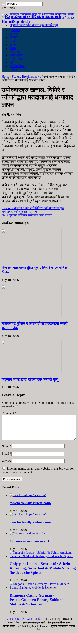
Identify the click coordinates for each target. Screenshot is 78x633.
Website (7, 461)
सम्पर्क (38, 618)
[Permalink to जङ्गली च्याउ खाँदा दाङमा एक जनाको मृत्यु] (32, 371)
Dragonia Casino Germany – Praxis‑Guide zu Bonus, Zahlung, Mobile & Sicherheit (37, 599)
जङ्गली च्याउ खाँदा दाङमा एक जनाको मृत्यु (34, 25)
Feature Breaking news (26, 76)
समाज (13, 44)
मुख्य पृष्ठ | (10, 618)
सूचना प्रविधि (17, 55)
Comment (9, 413)
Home (5, 76)
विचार (13, 48)
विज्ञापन (29, 618)
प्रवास (13, 41)
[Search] (3, 4)
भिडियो (14, 69)
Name (5, 446)
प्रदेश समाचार (18, 59)
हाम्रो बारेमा (20, 618)
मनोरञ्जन (15, 51)
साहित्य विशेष (17, 66)
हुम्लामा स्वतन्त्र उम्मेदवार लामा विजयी (27, 215)
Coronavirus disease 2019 (31, 541)
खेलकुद (14, 37)
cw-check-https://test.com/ (30, 503)
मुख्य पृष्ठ (15, 30)
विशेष (13, 62)
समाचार (14, 33)
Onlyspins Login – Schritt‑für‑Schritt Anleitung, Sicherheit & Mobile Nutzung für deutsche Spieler (43, 568)
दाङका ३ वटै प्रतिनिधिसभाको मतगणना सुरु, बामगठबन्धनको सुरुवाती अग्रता (33, 209)
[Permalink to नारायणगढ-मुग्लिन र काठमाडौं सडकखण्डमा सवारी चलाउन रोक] (32, 316)
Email (5, 453)
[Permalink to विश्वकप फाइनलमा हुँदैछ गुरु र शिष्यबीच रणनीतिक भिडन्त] (32, 260)
